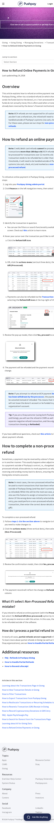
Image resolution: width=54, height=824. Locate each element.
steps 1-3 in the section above (25, 521)
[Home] (27, 3)
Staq (37, 764)
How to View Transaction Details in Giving (20, 689)
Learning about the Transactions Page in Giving (23, 685)
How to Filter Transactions (14, 694)
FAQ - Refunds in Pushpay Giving (20, 657)
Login (50, 3)
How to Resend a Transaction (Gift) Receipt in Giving (25, 706)
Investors (39, 797)
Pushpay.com (41, 783)
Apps (4, 760)
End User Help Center (11, 779)
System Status (8, 783)
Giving (5, 768)
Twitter (38, 812)
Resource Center (42, 760)
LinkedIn (39, 808)
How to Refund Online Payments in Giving (20, 727)
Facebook (6, 808)
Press (37, 793)
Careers (5, 797)
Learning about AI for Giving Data (17, 723)
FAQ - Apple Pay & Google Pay (15, 715)
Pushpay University (43, 779)
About (5, 793)
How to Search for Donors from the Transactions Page (26, 719)
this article (45, 434)
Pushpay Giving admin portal (30, 184)
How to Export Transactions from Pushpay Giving (24, 698)
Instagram (7, 812)
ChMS (4, 764)
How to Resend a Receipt (16, 666)
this (25, 230)
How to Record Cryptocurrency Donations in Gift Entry (26, 710)
